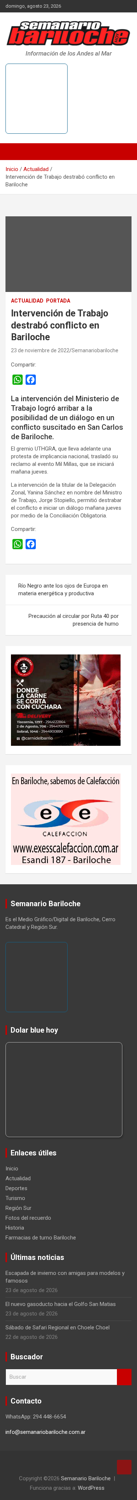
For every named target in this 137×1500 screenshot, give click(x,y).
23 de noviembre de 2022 (40, 350)
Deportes (16, 1188)
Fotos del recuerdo (28, 1218)
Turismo (15, 1198)
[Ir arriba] (124, 1467)
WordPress (91, 1488)
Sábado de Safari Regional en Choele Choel (57, 1327)
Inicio (11, 1168)
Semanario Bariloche (86, 1478)
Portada (58, 301)
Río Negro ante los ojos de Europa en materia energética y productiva (63, 589)
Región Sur (18, 1208)
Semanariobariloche (95, 350)
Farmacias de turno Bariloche (40, 1237)
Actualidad (27, 301)
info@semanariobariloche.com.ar (45, 1432)
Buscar (124, 1377)
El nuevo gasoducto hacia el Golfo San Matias (60, 1304)
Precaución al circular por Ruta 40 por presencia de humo (73, 620)
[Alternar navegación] (14, 151)
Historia (14, 1227)
